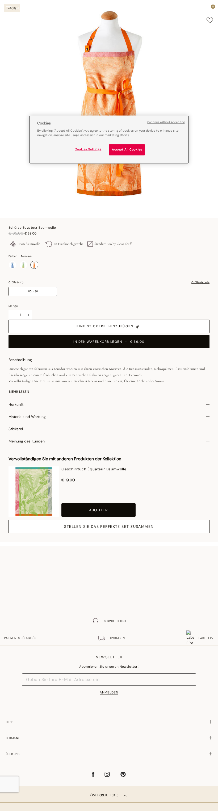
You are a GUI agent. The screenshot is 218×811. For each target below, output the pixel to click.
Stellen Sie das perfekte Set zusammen (109, 526)
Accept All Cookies (127, 150)
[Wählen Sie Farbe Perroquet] (23, 265)
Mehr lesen (19, 392)
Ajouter (98, 510)
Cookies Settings (88, 150)
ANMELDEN (109, 692)
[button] (203, 7)
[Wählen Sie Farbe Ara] (12, 265)
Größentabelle (200, 282)
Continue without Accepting (166, 122)
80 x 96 (33, 291)
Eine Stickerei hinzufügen (105, 326)
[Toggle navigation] (8, 8)
